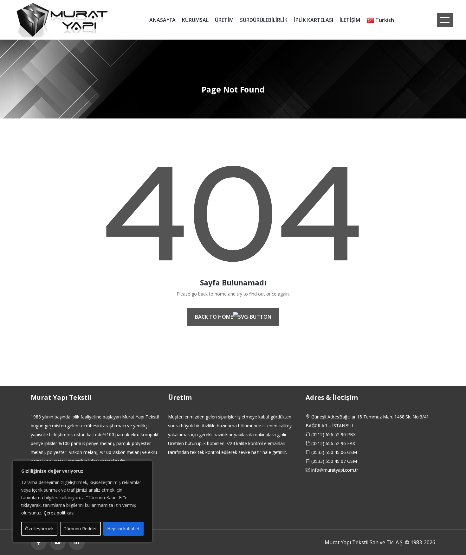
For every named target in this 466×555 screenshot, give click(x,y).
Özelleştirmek (39, 529)
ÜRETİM (224, 19)
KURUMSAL (195, 19)
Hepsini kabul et (123, 529)
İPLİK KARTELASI (313, 19)
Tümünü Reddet (80, 529)
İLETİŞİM (350, 19)
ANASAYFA (162, 19)
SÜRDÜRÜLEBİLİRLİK (264, 19)
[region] (82, 501)
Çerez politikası (59, 513)
